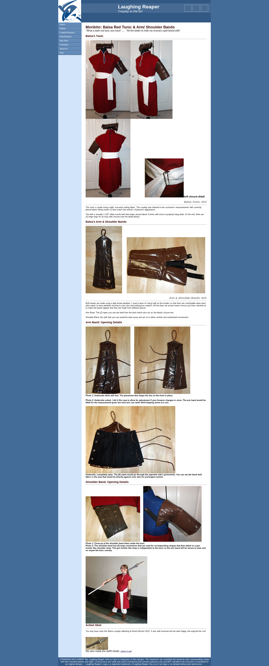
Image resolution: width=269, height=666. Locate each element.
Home (62, 24)
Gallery (63, 28)
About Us (64, 49)
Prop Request (65, 37)
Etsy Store (64, 41)
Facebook (64, 45)
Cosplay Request (67, 32)
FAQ (61, 53)
